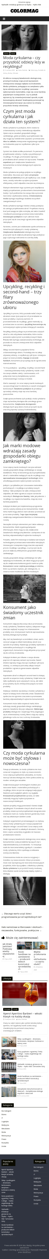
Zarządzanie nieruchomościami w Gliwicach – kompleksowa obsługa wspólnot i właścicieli (30, 1091)
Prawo (3, 1139)
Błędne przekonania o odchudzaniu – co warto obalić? (40, 957)
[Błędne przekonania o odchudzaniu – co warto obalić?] (40, 943)
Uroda (15, 1009)
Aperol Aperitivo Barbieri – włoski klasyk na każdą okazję (22, 1015)
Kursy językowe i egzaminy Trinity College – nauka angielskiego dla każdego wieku (29, 1053)
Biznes (6, 54)
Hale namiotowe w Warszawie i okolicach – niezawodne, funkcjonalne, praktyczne (22, 929)
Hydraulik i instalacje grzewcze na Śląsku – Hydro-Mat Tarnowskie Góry (31, 1065)
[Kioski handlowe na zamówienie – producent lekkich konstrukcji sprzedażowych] (24, 943)
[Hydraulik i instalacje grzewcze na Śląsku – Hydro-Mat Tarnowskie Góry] (8, 1063)
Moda (13, 54)
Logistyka (5, 1121)
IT (2, 1118)
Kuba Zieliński (23, 70)
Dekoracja (34, 70)
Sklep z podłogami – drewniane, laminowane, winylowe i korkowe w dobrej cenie (30, 1041)
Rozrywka (7, 1009)
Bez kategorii (6, 1111)
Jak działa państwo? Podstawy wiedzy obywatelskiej (8, 950)
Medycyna (5, 1125)
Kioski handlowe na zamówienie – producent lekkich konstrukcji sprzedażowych (24, 960)
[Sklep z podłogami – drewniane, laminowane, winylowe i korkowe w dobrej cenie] (8, 1038)
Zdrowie (15, 73)
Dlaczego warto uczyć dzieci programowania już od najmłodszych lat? (21, 915)
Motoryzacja (6, 1136)
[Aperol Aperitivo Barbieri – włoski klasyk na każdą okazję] (24, 984)
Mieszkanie (5, 1128)
